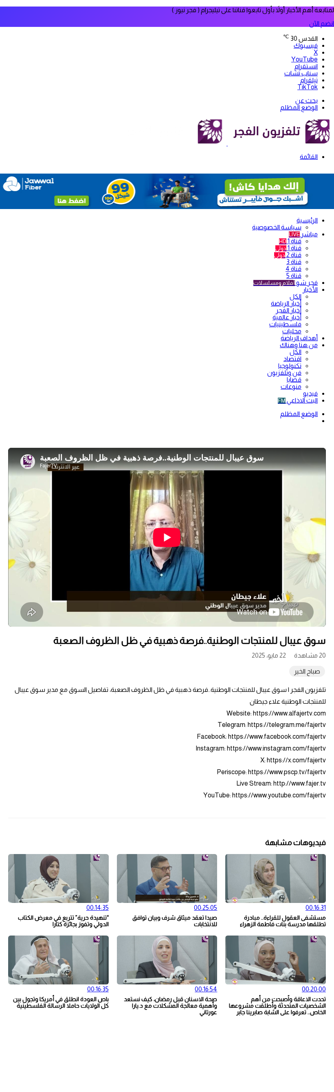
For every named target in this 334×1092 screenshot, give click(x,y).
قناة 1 (290, 241)
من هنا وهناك (299, 344)
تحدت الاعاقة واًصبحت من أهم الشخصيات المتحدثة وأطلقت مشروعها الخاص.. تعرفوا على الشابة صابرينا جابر (277, 1005)
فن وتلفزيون (284, 372)
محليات (291, 331)
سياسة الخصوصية (276, 227)
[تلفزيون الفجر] (227, 143)
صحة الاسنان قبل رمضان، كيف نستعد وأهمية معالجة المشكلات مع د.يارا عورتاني (170, 1005)
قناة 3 (293, 261)
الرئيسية (307, 220)
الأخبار (310, 289)
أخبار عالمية (286, 317)
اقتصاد (292, 358)
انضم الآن (321, 23)
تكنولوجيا (289, 365)
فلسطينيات (285, 324)
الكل (295, 296)
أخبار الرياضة (286, 303)
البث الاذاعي (298, 400)
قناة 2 (287, 254)
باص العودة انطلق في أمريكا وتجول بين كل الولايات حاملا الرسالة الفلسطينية (61, 1002)
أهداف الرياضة (299, 338)
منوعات (291, 386)
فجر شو (285, 282)
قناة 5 (293, 275)
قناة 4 (293, 268)
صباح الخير (307, 671)
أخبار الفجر (288, 310)
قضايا (294, 379)
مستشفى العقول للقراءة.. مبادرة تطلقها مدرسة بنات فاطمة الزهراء (283, 920)
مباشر (303, 234)
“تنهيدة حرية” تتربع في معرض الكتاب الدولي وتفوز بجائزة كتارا (63, 920)
